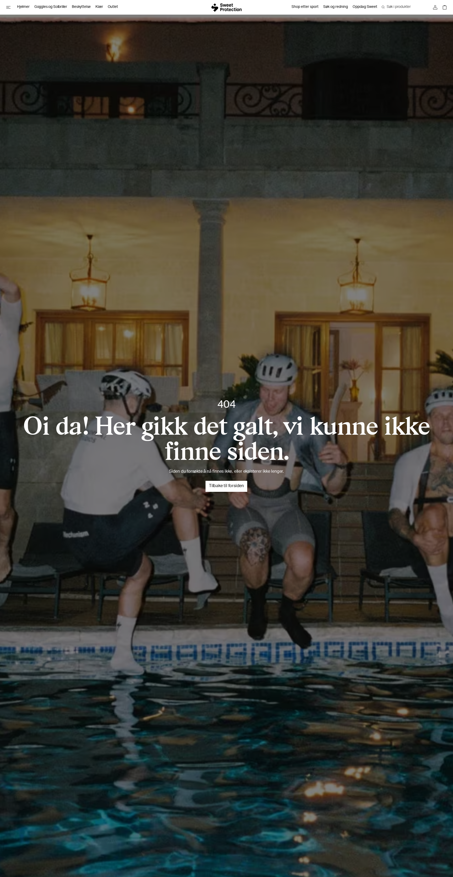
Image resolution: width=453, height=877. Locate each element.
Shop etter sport (305, 7)
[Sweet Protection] (226, 7)
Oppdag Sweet (365, 7)
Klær (99, 7)
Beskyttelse (81, 7)
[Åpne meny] (10, 7)
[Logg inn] (436, 7)
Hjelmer (23, 7)
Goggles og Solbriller (50, 7)
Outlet (113, 7)
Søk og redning (335, 7)
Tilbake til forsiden (226, 486)
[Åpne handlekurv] (443, 7)
